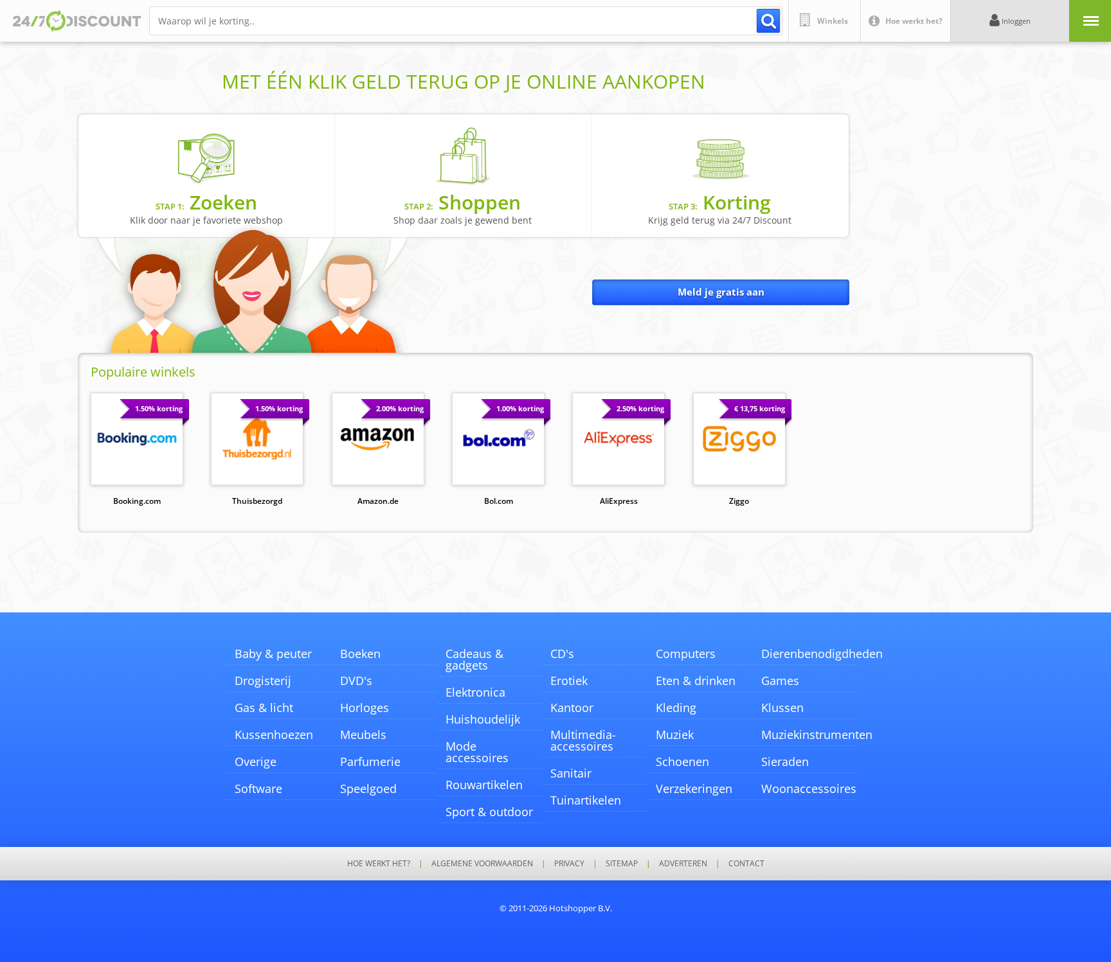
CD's (562, 653)
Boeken (360, 653)
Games (780, 680)
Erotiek (569, 680)
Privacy (569, 864)
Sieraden (785, 761)
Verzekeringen (694, 788)
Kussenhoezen (274, 734)
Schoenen (682, 761)
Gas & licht (264, 707)
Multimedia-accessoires (583, 740)
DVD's (356, 680)
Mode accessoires (477, 751)
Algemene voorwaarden (482, 864)
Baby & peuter (273, 653)
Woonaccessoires (808, 788)
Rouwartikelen (484, 784)
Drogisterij (263, 680)
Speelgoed (368, 788)
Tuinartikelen (585, 800)
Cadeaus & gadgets (474, 659)
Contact (746, 864)
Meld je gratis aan (721, 291)
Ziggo (739, 500)
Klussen (782, 707)
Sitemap (622, 864)
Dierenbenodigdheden (822, 653)
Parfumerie (370, 761)
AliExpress (619, 500)
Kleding (676, 707)
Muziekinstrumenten (816, 734)
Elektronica (475, 692)
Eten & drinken (696, 680)
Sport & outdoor (489, 811)
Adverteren (683, 864)
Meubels (363, 734)
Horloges (364, 707)
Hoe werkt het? (378, 864)
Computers (686, 653)
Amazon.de (378, 500)
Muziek (675, 734)
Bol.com (498, 500)
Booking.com (137, 500)
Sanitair (571, 773)
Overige (255, 761)
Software (258, 788)
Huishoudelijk (483, 719)
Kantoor (571, 707)
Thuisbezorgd (257, 500)
